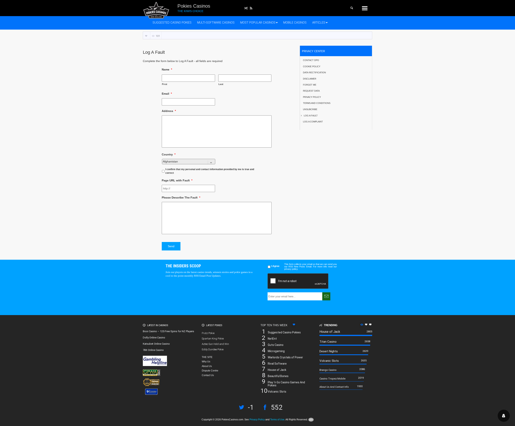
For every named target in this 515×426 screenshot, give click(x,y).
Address (169, 111)
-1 (251, 408)
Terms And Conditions (316, 102)
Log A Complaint (313, 121)
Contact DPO (311, 60)
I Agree (275, 266)
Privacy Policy (312, 96)
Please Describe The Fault (181, 197)
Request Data (311, 90)
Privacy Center (313, 51)
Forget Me (309, 84)
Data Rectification (314, 72)
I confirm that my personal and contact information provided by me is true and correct (209, 171)
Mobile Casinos (295, 22)
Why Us (206, 361)
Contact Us (208, 375)
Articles (318, 22)
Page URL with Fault (177, 180)
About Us (207, 366)
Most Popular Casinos (257, 22)
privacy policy (291, 269)
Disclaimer (309, 78)
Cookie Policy (311, 66)
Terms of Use (277, 419)
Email (167, 93)
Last (221, 84)
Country (168, 154)
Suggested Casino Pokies (172, 22)
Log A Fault (311, 115)
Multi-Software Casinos (216, 22)
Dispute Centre (210, 370)
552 (276, 408)
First (164, 84)
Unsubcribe (310, 109)
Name (167, 69)
